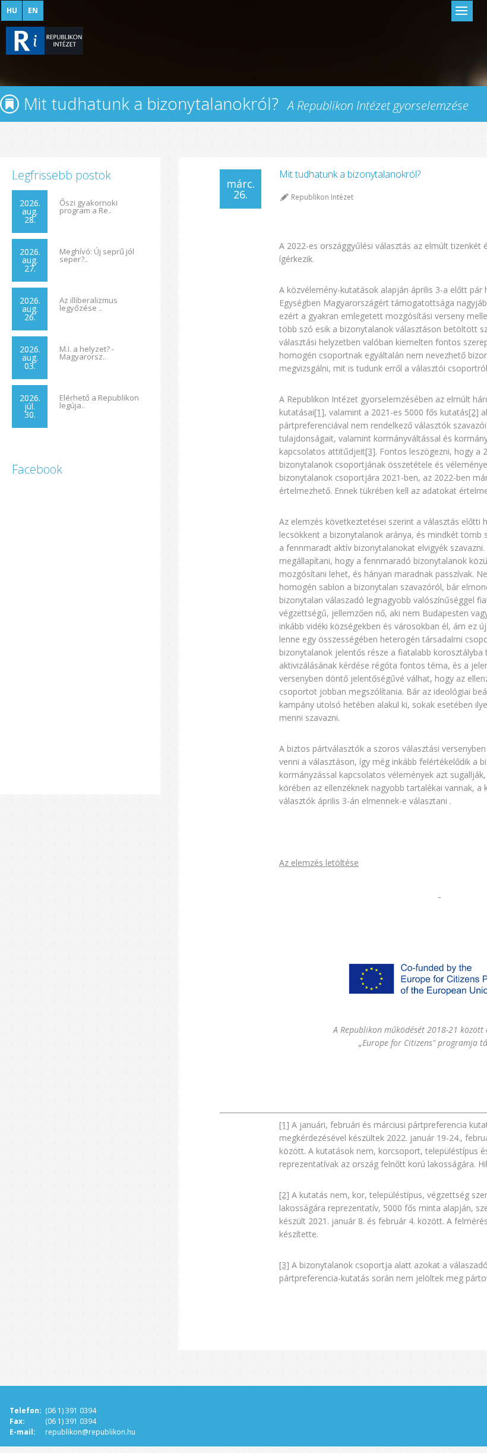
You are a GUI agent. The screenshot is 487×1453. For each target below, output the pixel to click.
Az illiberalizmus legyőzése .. (88, 304)
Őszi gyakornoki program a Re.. (88, 207)
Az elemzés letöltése (319, 862)
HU (12, 10)
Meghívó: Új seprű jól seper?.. (96, 255)
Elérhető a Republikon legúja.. (99, 401)
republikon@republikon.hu (90, 1432)
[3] (370, 451)
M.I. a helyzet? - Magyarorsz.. (86, 353)
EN (33, 10)
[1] (319, 412)
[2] (474, 412)
